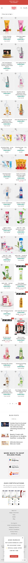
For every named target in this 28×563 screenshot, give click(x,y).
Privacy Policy (14, 531)
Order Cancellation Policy (14, 525)
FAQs (14, 514)
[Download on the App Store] (14, 467)
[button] (7, 39)
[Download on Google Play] (14, 460)
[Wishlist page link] (21, 8)
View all (14, 419)
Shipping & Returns (14, 527)
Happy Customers (14, 512)
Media (14, 517)
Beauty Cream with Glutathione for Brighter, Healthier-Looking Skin (18, 436)
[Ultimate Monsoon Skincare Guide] (5, 443)
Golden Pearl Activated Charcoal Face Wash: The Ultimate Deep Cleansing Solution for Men (18, 426)
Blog (14, 519)
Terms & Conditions (14, 529)
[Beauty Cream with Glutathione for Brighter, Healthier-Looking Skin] (5, 435)
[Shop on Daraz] (14, 473)
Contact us (14, 533)
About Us (14, 510)
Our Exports (14, 523)
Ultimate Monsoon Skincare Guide (16, 443)
